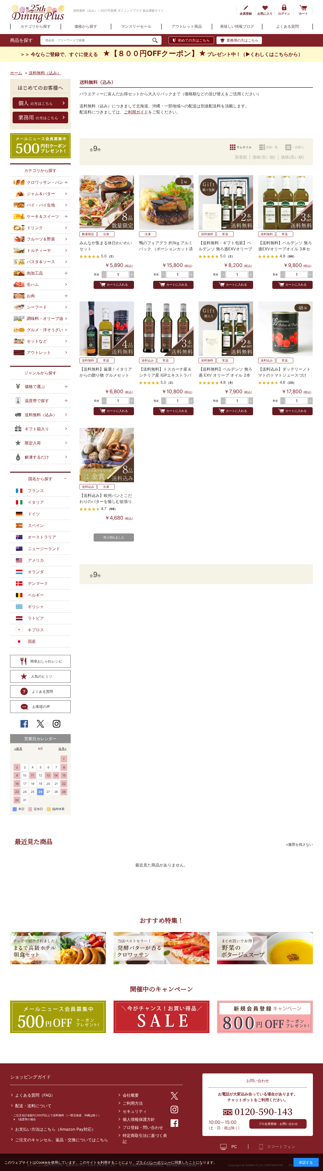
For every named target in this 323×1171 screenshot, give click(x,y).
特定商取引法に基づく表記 (145, 1138)
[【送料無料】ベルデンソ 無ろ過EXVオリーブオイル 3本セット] (285, 202)
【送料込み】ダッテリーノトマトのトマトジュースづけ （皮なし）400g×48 (284, 375)
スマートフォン (281, 1146)
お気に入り (265, 13)
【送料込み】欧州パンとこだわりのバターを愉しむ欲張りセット (105, 501)
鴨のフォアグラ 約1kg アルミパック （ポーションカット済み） (166, 248)
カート (303, 13)
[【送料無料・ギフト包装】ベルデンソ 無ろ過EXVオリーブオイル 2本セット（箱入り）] (226, 202)
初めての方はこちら (194, 40)
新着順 (241, 157)
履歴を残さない (300, 844)
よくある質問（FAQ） (35, 1095)
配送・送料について (33, 1105)
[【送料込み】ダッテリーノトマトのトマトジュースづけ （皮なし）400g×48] (285, 329)
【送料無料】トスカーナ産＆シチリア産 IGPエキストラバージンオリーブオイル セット (166, 375)
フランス (36, 490)
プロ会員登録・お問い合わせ (278, 1124)
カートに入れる (117, 284)
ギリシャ (36, 606)
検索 (157, 40)
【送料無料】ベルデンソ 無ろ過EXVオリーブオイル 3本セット (285, 248)
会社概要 (131, 1095)
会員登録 (246, 13)
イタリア (36, 502)
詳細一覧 (272, 147)
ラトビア (36, 618)
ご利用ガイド (136, 111)
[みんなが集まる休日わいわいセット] (106, 202)
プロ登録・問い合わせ (143, 1127)
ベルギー (36, 594)
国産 (32, 641)
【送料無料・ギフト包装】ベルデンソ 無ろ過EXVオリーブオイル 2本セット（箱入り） (225, 248)
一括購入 (298, 147)
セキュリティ (135, 1111)
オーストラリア (42, 536)
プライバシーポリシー (153, 1162)
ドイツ (34, 513)
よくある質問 (42, 691)
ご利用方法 (133, 1103)
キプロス (36, 629)
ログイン (284, 13)
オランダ (36, 571)
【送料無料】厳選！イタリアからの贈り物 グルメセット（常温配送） (105, 375)
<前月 (18, 748)
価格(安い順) (264, 157)
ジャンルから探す (40, 372)
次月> (63, 748)
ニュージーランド (44, 548)
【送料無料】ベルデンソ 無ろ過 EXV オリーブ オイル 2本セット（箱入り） (225, 375)
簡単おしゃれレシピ (46, 661)
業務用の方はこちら (242, 40)
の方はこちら (35, 103)
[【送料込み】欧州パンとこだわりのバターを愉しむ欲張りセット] (106, 455)
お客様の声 (41, 706)
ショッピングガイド (30, 1076)
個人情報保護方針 (139, 1119)
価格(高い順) (292, 157)
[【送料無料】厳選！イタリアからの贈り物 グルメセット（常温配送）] (106, 329)
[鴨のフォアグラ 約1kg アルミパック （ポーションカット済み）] (166, 202)
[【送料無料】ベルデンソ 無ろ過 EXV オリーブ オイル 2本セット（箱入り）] (226, 329)
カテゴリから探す (40, 170)
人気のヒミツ (41, 676)
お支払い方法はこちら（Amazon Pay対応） (55, 1129)
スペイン (36, 525)
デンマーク (38, 583)
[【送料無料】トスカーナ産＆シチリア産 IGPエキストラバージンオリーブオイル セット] (166, 329)
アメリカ (36, 560)
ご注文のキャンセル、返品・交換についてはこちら (61, 1139)
